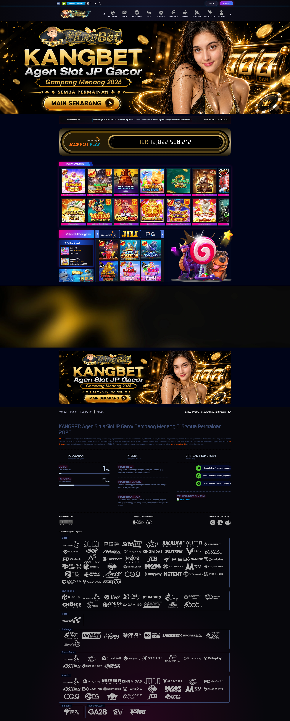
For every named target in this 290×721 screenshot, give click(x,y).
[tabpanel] (145, 67)
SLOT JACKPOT (86, 412)
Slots (124, 17)
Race (149, 17)
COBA (110, 247)
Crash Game (173, 17)
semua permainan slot (178, 444)
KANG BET (100, 412)
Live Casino (137, 17)
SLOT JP (73, 412)
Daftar (226, 3)
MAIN (75, 181)
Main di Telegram (77, 3)
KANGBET (63, 412)
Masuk (211, 3)
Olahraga (161, 17)
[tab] (109, 234)
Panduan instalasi (263, 322)
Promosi (221, 17)
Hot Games (112, 17)
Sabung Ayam (209, 17)
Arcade (185, 17)
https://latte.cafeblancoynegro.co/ (217, 468)
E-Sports (197, 17)
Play (95, 144)
